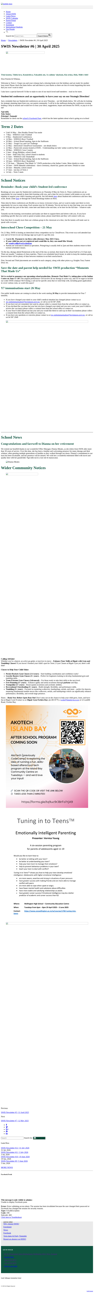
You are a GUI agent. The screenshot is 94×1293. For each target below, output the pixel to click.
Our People (10, 29)
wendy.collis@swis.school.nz (20, 243)
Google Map (9, 1257)
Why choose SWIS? (11, 1224)
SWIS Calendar (12, 18)
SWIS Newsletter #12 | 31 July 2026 (15, 1148)
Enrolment (10, 25)
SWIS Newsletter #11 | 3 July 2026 (14, 1152)
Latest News (11, 16)
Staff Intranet (90, 1291)
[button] (7, 32)
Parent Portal (11, 20)
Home (8, 12)
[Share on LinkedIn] (7, 1134)
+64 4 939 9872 (10, 1260)
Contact (9, 23)
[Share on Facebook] (6, 1125)
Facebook (7, 1233)
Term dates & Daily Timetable (15, 1236)
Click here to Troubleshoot (11, 1217)
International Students (14, 27)
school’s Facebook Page (32, 118)
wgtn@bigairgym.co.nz (70, 700)
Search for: (28, 1138)
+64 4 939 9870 (10, 1263)
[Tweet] (7, 1127)
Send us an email (10, 1266)
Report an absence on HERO (14, 1239)
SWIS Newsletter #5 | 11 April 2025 (15, 1112)
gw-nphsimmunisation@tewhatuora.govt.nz (23, 302)
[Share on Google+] (7, 1129)
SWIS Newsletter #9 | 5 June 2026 (14, 1161)
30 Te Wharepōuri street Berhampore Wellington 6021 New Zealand (30, 1254)
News (5, 1230)
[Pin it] (7, 1131)
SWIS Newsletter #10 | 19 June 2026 (15, 1157)
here (55, 196)
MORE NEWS (7, 1167)
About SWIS (11, 14)
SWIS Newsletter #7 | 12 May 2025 (15, 1121)
